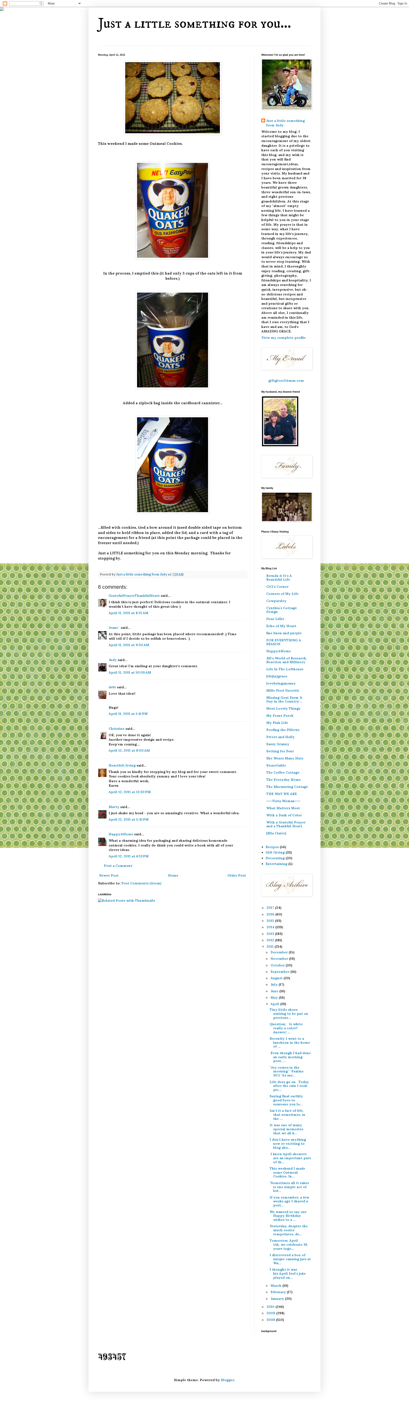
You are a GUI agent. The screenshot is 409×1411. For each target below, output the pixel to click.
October (278, 965)
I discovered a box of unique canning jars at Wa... (290, 1259)
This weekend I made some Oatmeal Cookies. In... (287, 1172)
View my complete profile (283, 338)
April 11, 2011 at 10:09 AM (130, 672)
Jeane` (114, 627)
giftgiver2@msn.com (286, 380)
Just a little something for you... (194, 23)
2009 (271, 1313)
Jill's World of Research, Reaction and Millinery (286, 660)
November (280, 958)
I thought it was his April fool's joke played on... (288, 1273)
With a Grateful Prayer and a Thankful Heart (286, 824)
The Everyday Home (283, 779)
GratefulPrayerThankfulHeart (134, 595)
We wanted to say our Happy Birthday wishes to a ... (288, 1216)
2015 (271, 921)
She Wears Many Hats (284, 758)
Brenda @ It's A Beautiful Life (279, 578)
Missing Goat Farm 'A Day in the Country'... (284, 699)
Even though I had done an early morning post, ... (290, 1057)
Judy (113, 660)
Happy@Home (121, 834)
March (276, 1285)
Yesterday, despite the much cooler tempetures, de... (289, 1230)
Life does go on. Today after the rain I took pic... (289, 1086)
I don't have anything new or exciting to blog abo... (288, 1143)
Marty (114, 807)
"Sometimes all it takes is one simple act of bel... (289, 1187)
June (275, 991)
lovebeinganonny (281, 683)
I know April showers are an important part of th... (290, 1158)
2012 (271, 940)
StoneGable (276, 765)
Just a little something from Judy (285, 123)
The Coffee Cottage (282, 772)
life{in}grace (276, 676)
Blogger (227, 1380)
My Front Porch (279, 715)
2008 (271, 1320)
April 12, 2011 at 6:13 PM (129, 856)
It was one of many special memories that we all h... (286, 1129)
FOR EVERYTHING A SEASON (283, 642)
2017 (271, 907)
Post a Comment (118, 866)
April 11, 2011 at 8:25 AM (128, 613)
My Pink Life (277, 723)
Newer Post (109, 875)
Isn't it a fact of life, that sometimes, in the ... (287, 1114)
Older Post (236, 875)
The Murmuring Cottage (287, 787)
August (277, 978)
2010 (271, 1307)
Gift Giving (275, 852)
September (280, 972)
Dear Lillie (275, 619)
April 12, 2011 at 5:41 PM (129, 819)
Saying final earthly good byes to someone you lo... (286, 1100)
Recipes (272, 847)
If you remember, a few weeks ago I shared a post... (289, 1201)
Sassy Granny (277, 744)
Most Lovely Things (283, 708)
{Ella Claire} (276, 833)
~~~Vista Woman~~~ (283, 801)
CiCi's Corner (277, 586)
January (278, 1298)
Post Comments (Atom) (141, 883)
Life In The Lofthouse (284, 669)
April (275, 1004)
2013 (271, 934)
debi (112, 687)
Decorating (275, 858)
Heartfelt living (122, 765)
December (280, 952)
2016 (271, 914)
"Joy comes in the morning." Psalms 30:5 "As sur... (286, 1071)
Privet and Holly (280, 737)
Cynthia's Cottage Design (281, 610)
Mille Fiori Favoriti (282, 690)
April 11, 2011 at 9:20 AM (129, 645)
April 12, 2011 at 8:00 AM (129, 750)
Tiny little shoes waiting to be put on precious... (289, 1013)
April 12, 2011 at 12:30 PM (130, 792)
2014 (271, 927)
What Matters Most (283, 808)
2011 (271, 946)
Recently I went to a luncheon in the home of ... (290, 1042)
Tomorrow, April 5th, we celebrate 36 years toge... (288, 1244)
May (275, 997)
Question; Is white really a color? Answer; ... (286, 1028)
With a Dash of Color (284, 815)
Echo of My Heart (281, 626)
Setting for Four (280, 751)
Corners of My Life (282, 594)
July (275, 984)
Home (173, 875)
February (279, 1292)
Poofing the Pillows (282, 730)
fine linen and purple (284, 633)
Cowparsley (276, 601)
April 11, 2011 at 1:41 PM (128, 714)
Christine (116, 728)
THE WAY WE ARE (281, 794)
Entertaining (276, 864)
